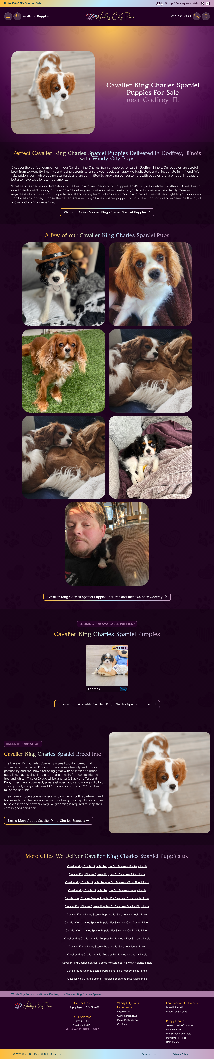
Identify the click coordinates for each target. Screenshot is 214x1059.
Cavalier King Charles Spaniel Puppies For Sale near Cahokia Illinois (107, 954)
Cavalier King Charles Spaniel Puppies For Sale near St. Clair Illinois (107, 978)
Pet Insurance (173, 1029)
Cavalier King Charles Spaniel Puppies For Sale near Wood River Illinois (107, 882)
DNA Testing (172, 1042)
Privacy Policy (180, 1054)
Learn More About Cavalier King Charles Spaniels (46, 821)
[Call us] (197, 16)
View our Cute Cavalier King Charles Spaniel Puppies (105, 212)
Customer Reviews (127, 1015)
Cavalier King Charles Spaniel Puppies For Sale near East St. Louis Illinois (107, 938)
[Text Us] (206, 16)
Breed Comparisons (176, 1011)
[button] (203, 3)
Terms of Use (149, 1054)
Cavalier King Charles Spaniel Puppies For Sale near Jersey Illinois (107, 890)
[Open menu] (8, 16)
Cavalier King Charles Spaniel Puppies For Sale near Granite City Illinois (107, 906)
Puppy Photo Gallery (127, 1020)
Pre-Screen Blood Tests (178, 1033)
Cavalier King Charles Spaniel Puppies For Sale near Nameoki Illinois (107, 914)
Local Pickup (123, 1011)
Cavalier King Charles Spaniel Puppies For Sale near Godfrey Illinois (107, 866)
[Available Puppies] (17, 16)
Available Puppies (36, 16)
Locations (40, 994)
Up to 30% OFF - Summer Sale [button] (22, 3)
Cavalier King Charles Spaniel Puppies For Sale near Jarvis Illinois (107, 946)
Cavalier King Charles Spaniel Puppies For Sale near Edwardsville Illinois (107, 898)
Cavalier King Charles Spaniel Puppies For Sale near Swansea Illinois (107, 970)
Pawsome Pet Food (176, 1037)
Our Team (122, 1024)
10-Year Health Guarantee (179, 1025)
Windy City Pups (21, 994)
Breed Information (175, 1007)
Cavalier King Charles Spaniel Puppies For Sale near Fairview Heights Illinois (107, 962)
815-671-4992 (181, 16)
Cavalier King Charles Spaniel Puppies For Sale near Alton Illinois (107, 874)
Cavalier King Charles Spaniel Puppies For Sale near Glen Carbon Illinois (107, 922)
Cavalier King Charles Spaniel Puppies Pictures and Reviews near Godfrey (105, 597)
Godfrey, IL (56, 994)
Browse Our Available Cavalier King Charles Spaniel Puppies (105, 704)
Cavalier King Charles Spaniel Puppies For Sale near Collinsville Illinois (107, 930)
